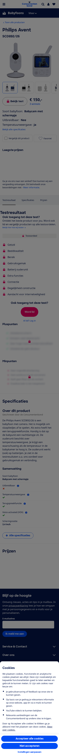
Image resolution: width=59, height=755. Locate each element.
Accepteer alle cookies (30, 738)
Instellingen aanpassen (29, 752)
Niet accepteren (29, 745)
